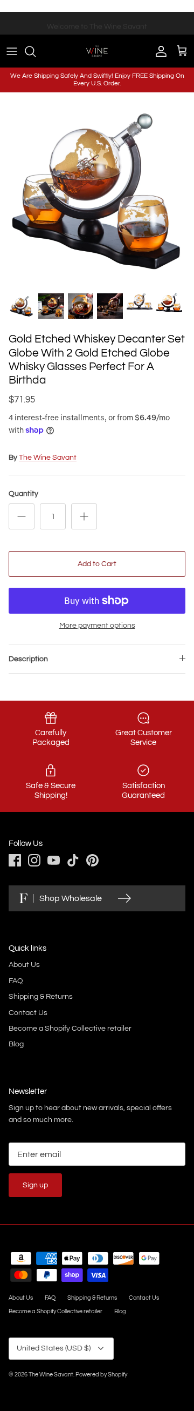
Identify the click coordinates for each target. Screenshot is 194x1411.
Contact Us (28, 1013)
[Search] (35, 51)
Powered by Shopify (101, 1375)
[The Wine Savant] (97, 51)
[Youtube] (53, 860)
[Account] (158, 51)
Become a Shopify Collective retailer (70, 1028)
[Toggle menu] (12, 51)
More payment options (97, 625)
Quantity (23, 494)
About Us (24, 965)
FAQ (16, 981)
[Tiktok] (73, 860)
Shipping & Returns (41, 996)
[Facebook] (15, 860)
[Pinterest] (92, 860)
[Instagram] (34, 860)
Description (28, 659)
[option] (97, 189)
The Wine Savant (48, 457)
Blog (16, 1044)
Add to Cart (97, 564)
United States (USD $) (54, 1348)
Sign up (35, 1185)
